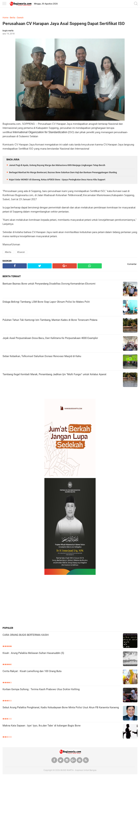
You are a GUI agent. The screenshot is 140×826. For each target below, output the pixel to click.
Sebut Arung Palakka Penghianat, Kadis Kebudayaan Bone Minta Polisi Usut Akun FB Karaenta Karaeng (61, 707)
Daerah (20, 17)
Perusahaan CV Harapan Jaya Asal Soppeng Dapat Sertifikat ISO (64, 23)
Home (5, 17)
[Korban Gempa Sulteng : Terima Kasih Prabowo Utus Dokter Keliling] (130, 695)
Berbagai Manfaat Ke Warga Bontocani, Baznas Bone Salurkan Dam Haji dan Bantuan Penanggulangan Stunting (63, 172)
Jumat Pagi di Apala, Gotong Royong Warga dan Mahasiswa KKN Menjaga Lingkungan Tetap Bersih (57, 165)
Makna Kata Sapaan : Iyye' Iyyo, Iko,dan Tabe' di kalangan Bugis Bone (42, 725)
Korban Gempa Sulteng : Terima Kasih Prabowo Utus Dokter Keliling (41, 689)
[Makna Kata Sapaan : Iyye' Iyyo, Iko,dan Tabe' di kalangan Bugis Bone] (130, 731)
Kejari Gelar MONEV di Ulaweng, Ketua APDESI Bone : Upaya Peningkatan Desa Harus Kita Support (57, 179)
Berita (12, 17)
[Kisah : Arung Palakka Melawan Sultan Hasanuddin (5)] (130, 659)
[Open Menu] (4, 4)
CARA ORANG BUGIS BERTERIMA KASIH (26, 634)
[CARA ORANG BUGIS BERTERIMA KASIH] (130, 641)
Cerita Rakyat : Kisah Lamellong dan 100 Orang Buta (32, 671)
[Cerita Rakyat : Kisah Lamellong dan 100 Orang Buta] (130, 677)
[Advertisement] (70, 600)
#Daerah (21, 252)
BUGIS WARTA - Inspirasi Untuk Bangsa (78, 770)
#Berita (8, 252)
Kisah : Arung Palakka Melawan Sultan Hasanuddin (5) (33, 653)
